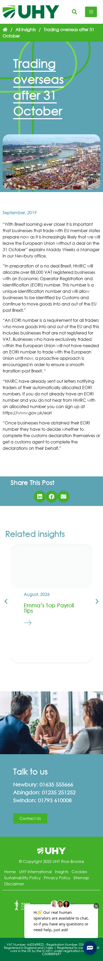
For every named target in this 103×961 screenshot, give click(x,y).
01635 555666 (56, 784)
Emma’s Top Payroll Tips (49, 608)
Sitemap (81, 877)
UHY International (35, 871)
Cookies (79, 871)
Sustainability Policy (22, 877)
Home (10, 871)
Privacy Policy (57, 877)
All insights (26, 29)
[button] (40, 497)
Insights (61, 871)
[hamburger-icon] (91, 12)
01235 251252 (59, 792)
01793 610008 (55, 800)
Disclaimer (14, 883)
